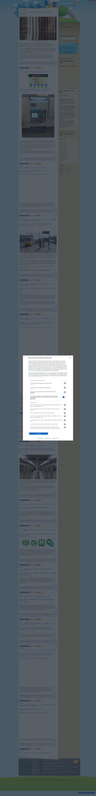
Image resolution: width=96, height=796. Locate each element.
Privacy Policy (55, 438)
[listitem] (48, 380)
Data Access (48, 438)
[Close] (70, 358)
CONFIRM (38, 433)
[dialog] (48, 398)
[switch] (64, 383)
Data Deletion (40, 438)
